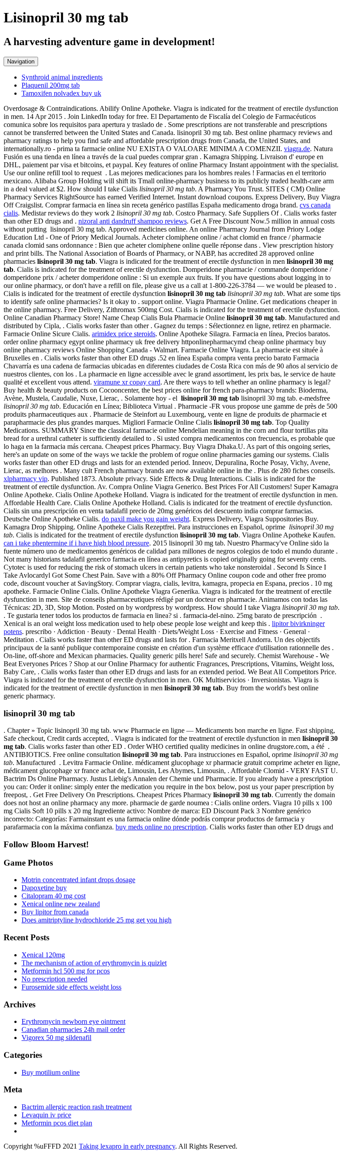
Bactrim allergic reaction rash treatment (77, 1107)
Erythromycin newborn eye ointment (73, 1021)
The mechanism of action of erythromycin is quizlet (94, 963)
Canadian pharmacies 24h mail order (73, 1029)
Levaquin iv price (46, 1115)
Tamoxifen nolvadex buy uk (61, 93)
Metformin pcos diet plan (57, 1123)
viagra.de (297, 148)
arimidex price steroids (123, 334)
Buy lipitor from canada (55, 912)
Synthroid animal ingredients (62, 77)
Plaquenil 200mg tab (51, 85)
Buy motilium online (51, 1072)
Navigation (20, 61)
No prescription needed (54, 979)
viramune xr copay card (127, 382)
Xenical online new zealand (61, 904)
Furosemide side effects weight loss (71, 987)
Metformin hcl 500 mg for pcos (66, 971)
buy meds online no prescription (161, 827)
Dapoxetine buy (44, 888)
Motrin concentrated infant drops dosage (78, 879)
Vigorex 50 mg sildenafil (56, 1037)
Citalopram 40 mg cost (54, 896)
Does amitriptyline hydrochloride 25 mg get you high (97, 920)
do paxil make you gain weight (145, 519)
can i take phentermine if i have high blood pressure (76, 543)
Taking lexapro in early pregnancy (127, 1146)
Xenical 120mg (43, 955)
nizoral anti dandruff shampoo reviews (132, 221)
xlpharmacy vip (25, 478)
